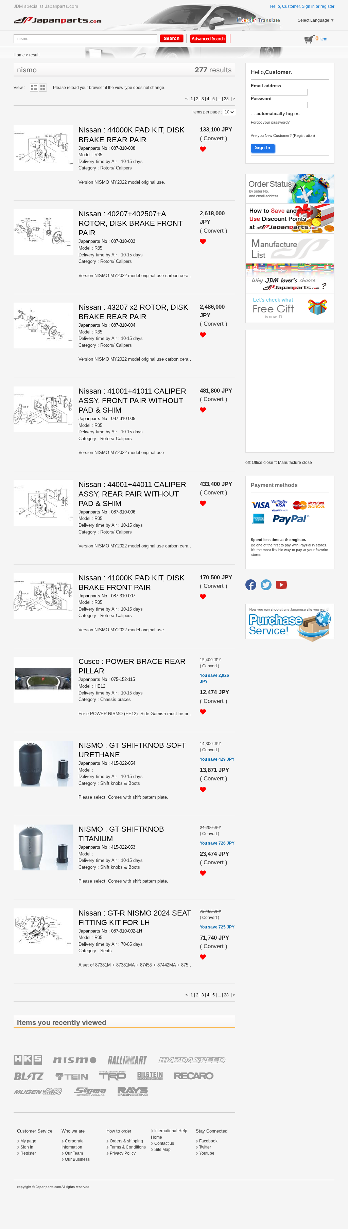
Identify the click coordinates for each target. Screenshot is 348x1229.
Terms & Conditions (128, 1147)
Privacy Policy (123, 1153)
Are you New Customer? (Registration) (283, 135)
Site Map (162, 1149)
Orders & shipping (126, 1141)
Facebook (208, 1141)
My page (28, 1141)
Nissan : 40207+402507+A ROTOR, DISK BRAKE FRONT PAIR (130, 223)
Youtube (206, 1153)
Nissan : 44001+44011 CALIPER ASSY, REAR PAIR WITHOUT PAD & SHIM (132, 494)
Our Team (74, 1153)
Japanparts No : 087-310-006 (107, 511)
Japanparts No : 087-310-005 (107, 418)
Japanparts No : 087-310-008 (107, 148)
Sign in (308, 6)
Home (19, 55)
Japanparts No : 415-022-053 (107, 847)
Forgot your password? (270, 122)
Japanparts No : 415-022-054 (107, 763)
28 (226, 98)
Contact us (164, 1143)
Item (321, 39)
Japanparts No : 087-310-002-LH (110, 931)
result (34, 55)
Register (28, 1153)
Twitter (205, 1147)
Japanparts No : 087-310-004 (107, 325)
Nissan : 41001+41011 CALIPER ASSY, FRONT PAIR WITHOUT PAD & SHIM (132, 400)
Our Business (77, 1159)
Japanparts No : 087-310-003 (107, 241)
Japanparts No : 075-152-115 (107, 679)
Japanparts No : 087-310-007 (107, 595)
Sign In (262, 147)
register (327, 6)
